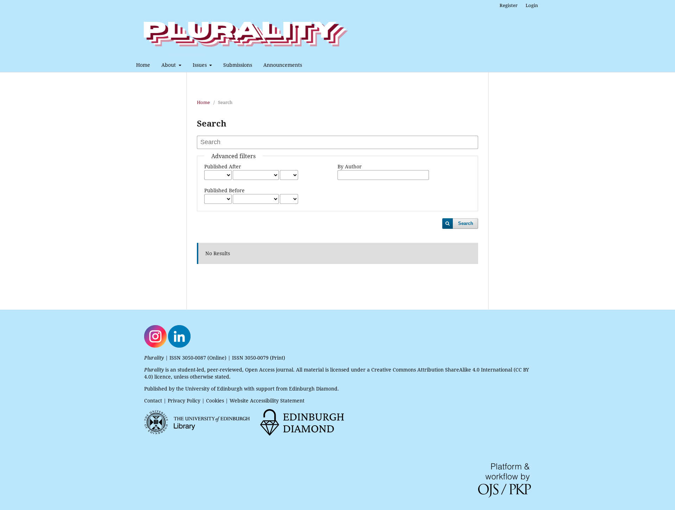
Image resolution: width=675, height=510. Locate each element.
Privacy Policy (184, 400)
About (169, 65)
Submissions (237, 65)
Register (509, 5)
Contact (153, 400)
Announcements (282, 65)
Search (465, 223)
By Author (350, 166)
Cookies (215, 400)
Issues (200, 65)
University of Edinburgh (214, 388)
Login (532, 5)
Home (143, 65)
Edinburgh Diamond (313, 388)
